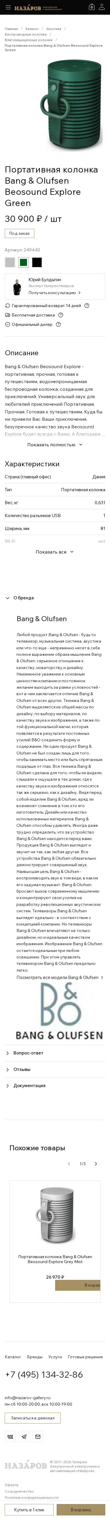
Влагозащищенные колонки (29, 40)
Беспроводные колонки (26, 34)
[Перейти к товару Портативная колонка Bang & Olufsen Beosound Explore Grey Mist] (55, 1241)
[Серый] (10, 262)
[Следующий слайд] (96, 1164)
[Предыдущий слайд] (69, 1164)
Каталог (32, 28)
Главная (11, 28)
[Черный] (37, 262)
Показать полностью (51, 444)
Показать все (51, 552)
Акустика (53, 28)
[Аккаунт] (101, 6)
